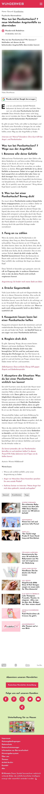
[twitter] (30, 699)
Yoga (27, 495)
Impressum (6, 738)
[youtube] (38, 699)
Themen (5, 759)
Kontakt (5, 765)
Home (4, 11)
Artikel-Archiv (7, 762)
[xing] (22, 708)
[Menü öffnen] (41, 4)
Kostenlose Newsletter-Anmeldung (22, 685)
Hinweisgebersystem (10, 753)
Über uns (5, 756)
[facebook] (6, 699)
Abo (3, 768)
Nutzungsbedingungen (11, 741)
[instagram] (22, 699)
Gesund (10, 11)
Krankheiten (18, 11)
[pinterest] (14, 699)
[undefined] (11, 667)
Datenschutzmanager (10, 747)
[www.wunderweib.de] (13, 4)
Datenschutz (7, 744)
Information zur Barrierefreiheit (15, 750)
